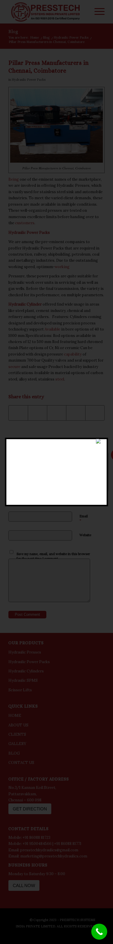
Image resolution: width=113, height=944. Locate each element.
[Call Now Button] (99, 932)
